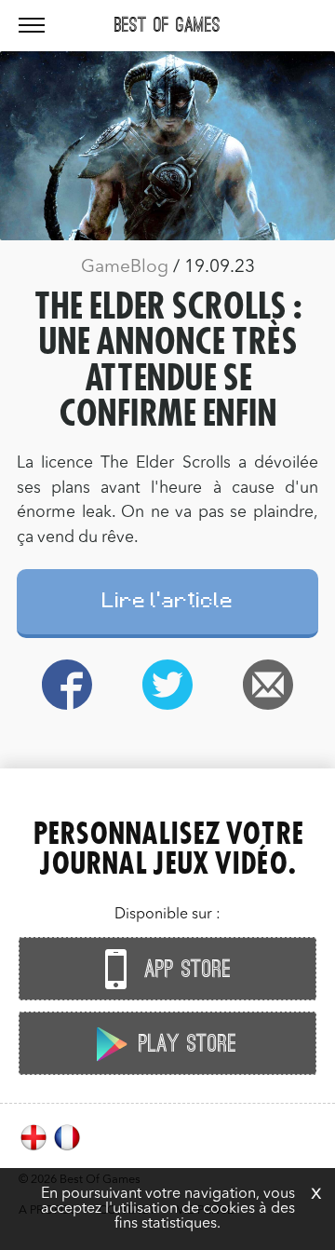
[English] (35, 1148)
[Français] (67, 1148)
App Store (184, 969)
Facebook (67, 685)
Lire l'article (168, 603)
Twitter (167, 685)
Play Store (184, 1044)
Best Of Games (167, 25)
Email (268, 685)
